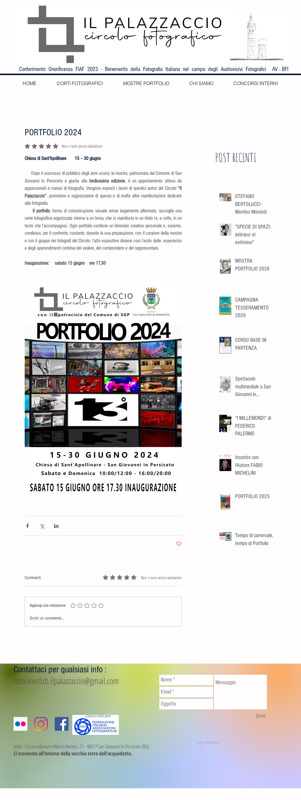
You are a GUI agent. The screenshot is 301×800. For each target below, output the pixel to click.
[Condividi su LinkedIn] (56, 526)
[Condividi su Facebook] (27, 526)
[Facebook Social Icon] (61, 724)
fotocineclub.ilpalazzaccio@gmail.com (66, 681)
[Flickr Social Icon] (20, 724)
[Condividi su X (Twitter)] (42, 526)
